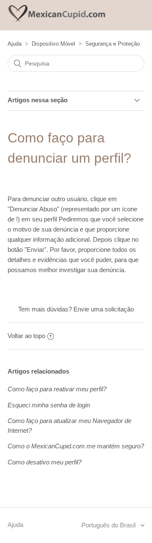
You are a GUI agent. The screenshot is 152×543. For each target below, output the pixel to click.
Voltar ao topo (26, 335)
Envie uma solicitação (103, 309)
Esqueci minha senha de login (49, 405)
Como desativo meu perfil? (44, 462)
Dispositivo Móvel (53, 44)
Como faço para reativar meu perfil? (57, 389)
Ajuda (15, 44)
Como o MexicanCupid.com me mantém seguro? (76, 446)
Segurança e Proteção (112, 44)
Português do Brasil (109, 525)
